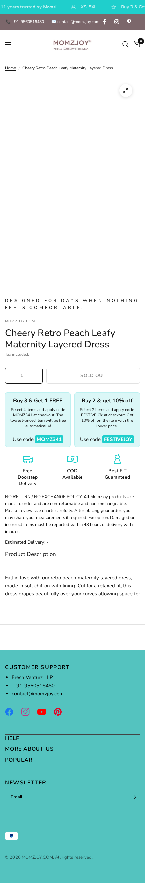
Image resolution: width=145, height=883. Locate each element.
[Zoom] (125, 90)
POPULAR (19, 759)
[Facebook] (12, 711)
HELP (12, 738)
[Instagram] (28, 711)
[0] (135, 45)
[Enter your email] (133, 797)
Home (10, 68)
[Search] (125, 45)
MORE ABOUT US (29, 748)
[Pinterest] (61, 711)
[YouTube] (44, 711)
